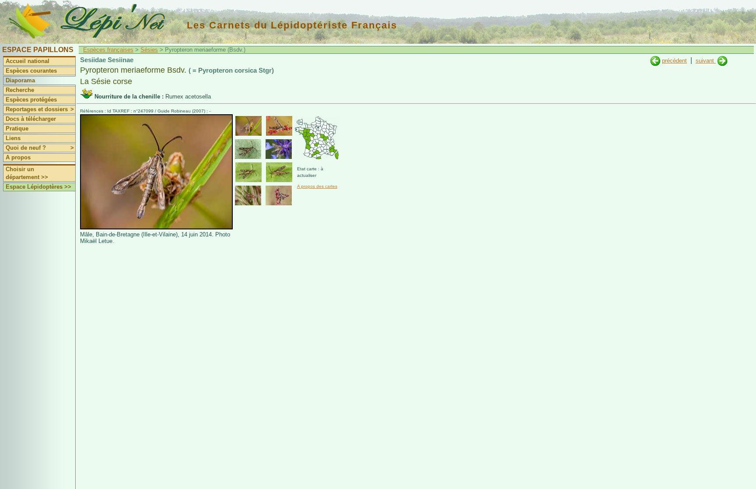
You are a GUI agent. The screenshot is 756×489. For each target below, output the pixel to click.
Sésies (149, 49)
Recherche (20, 90)
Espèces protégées (31, 99)
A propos (18, 157)
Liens (13, 138)
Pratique (17, 128)
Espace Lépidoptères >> (38, 186)
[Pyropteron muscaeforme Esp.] (655, 60)
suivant (706, 60)
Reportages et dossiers (40, 109)
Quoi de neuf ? (40, 147)
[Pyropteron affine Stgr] (723, 60)
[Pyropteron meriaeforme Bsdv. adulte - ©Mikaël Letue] (248, 126)
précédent (674, 60)
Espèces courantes (31, 70)
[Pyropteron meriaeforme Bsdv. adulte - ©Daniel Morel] (279, 149)
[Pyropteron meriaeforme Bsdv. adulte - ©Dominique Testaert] (279, 195)
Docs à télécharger (31, 119)
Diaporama (20, 80)
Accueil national (27, 61)
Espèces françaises (108, 49)
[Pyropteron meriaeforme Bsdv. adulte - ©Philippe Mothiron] (248, 149)
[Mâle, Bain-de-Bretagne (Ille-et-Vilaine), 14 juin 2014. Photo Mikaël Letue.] (156, 227)
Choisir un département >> (27, 173)
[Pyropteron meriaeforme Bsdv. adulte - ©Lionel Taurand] (248, 195)
